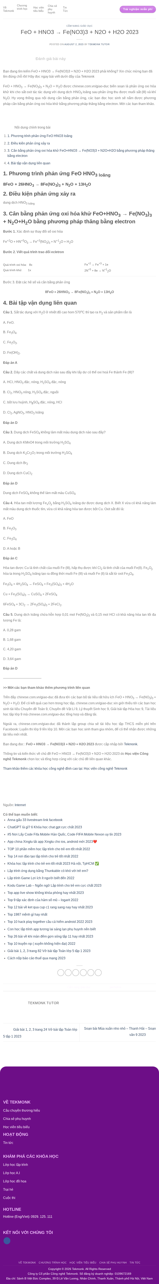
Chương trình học (22, 7)
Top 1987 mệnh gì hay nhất (27, 914)
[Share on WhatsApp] (60, 972)
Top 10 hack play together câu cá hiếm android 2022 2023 (49, 921)
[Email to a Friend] (83, 972)
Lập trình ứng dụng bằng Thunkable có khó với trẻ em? (47, 871)
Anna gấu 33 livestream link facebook (35, 820)
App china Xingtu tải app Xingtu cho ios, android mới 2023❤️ (52, 841)
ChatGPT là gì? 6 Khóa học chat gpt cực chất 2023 (44, 827)
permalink (115, 987)
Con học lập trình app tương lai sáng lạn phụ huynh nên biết (51, 929)
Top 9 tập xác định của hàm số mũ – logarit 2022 (42, 900)
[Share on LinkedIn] (98, 972)
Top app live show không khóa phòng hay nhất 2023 (45, 892)
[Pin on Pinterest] (90, 972)
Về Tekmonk (8, 9)
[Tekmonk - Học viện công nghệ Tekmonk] (79, 9)
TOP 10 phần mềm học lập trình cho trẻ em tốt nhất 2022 (48, 849)
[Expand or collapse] (7, 126)
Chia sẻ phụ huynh (52, 9)
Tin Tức (65, 9)
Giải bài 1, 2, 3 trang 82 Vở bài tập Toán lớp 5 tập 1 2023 (48, 951)
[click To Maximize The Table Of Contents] (7, 115)
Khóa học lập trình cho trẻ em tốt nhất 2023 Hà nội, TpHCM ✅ (53, 863)
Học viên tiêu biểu (38, 9)
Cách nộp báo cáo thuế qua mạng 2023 (36, 958)
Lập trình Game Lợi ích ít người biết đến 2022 (40, 878)
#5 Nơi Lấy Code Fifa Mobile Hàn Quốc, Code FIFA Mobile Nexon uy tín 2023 (64, 834)
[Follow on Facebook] (7, 1240)
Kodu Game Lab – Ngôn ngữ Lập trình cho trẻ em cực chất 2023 (54, 885)
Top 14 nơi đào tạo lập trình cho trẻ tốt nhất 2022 (42, 856)
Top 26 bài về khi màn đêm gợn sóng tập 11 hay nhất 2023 (50, 936)
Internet (20, 805)
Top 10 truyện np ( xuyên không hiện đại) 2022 (41, 943)
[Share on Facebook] (68, 972)
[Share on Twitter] (75, 972)
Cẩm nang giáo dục (79, 26)
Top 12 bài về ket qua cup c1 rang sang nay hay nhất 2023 (50, 907)
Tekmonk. (131, 744)
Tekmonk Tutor (99, 44)
